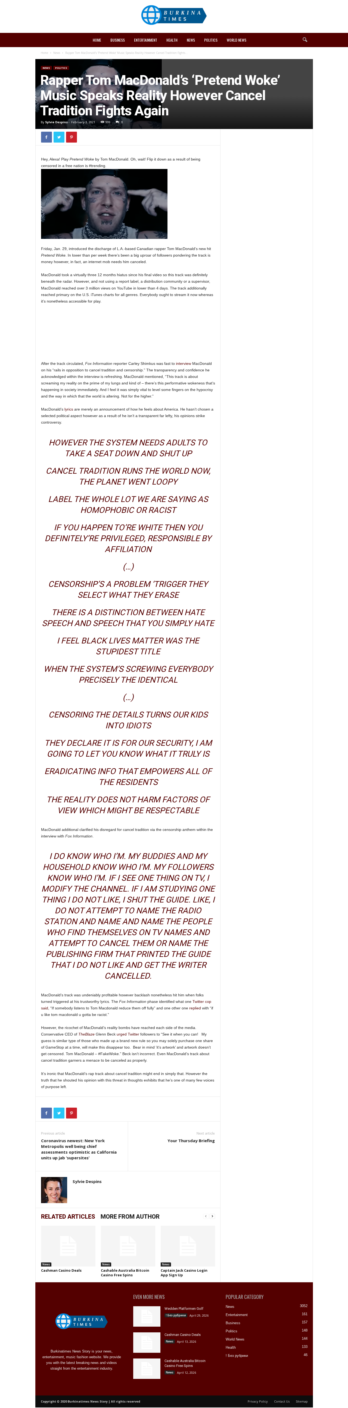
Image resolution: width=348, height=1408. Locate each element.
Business (117, 40)
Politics (210, 40)
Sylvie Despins (56, 122)
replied (195, 1008)
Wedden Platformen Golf (183, 1309)
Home (97, 40)
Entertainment (145, 40)
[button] (305, 40)
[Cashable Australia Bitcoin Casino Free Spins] (128, 1246)
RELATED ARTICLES (68, 1216)
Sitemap (302, 1401)
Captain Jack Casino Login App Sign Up (184, 1272)
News (191, 40)
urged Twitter (128, 1034)
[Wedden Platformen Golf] (146, 1316)
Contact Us (282, 1401)
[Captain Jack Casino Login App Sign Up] (188, 1246)
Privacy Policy (258, 1401)
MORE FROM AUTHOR (130, 1216)
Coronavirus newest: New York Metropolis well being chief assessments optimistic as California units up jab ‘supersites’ (79, 1149)
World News (236, 40)
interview (183, 363)
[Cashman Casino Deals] (68, 1246)
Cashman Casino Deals (61, 1270)
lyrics (68, 409)
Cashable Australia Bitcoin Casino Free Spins (125, 1272)
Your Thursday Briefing (191, 1140)
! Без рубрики (176, 1315)
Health (172, 40)
